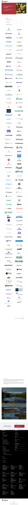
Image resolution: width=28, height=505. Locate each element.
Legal (14, 502)
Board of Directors (17, 439)
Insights (16, 447)
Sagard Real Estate (5, 458)
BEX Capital (4, 453)
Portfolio (16, 445)
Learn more (8, 415)
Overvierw (4, 452)
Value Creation (17, 434)
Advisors (16, 440)
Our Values (16, 433)
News (16, 449)
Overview (8, 399)
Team (15, 438)
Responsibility (17, 443)
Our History (16, 432)
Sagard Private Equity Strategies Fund (7, 454)
